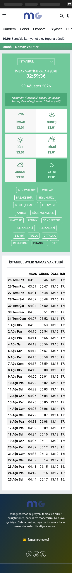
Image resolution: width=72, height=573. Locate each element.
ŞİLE (54, 243)
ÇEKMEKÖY (20, 243)
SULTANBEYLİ (24, 228)
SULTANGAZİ (47, 228)
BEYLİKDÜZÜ (46, 197)
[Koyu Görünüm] (67, 16)
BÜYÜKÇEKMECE (25, 205)
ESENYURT (49, 205)
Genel (24, 29)
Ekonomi (39, 29)
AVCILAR (47, 190)
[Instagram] (36, 554)
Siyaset (56, 29)
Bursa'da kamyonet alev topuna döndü (33, 38)
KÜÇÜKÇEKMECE (43, 213)
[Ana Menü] (4, 16)
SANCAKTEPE (52, 220)
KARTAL (21, 213)
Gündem (9, 29)
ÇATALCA (50, 235)
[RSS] (43, 554)
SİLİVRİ (19, 235)
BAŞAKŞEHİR (24, 197)
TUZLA (33, 235)
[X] (29, 554)
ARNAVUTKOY (27, 190)
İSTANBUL (39, 243)
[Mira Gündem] (33, 16)
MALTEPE (16, 220)
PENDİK (32, 220)
